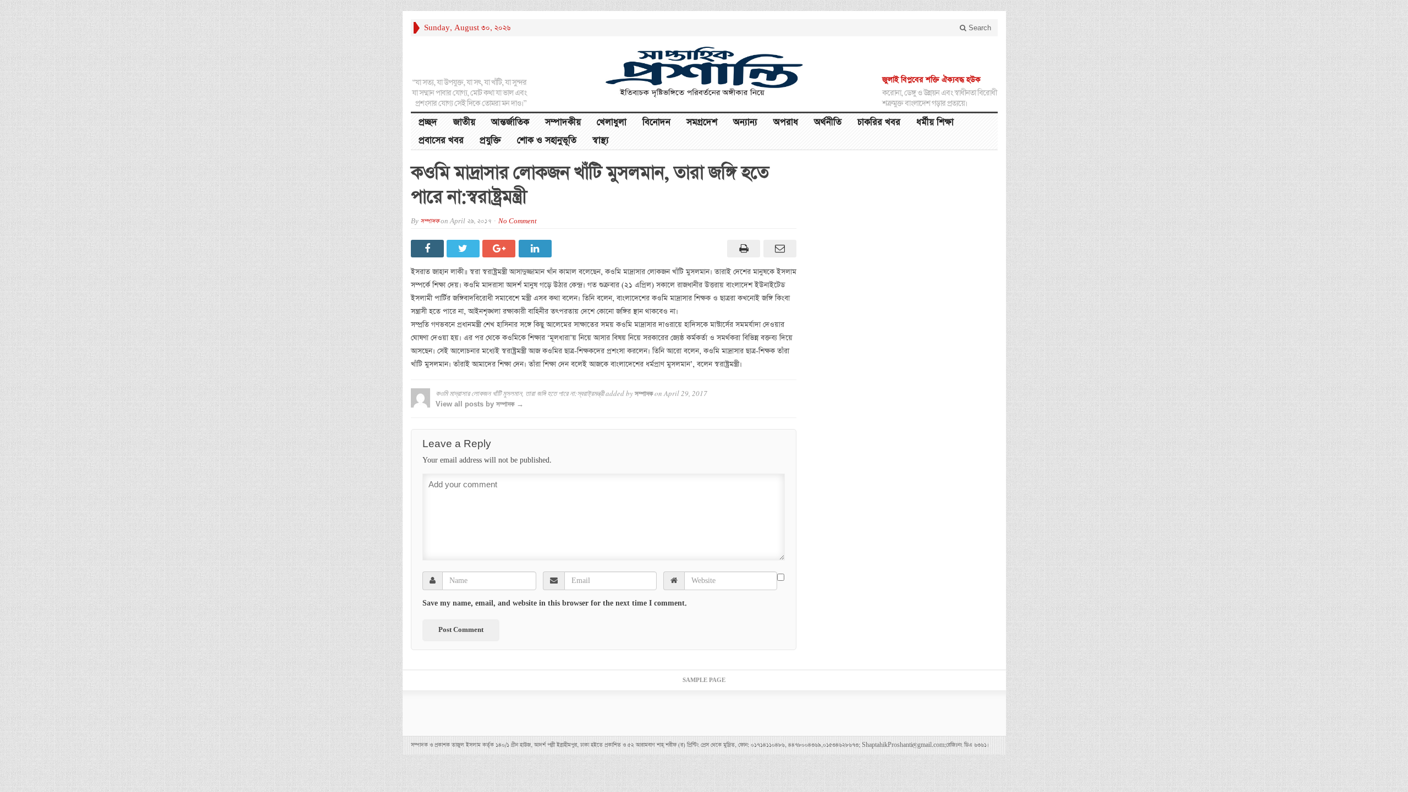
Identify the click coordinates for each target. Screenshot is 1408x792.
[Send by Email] (778, 248)
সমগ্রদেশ (701, 122)
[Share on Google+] (500, 248)
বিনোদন (656, 122)
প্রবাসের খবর (441, 140)
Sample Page (704, 680)
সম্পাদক (429, 221)
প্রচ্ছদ (428, 122)
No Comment (517, 221)
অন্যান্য (745, 122)
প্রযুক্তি (490, 140)
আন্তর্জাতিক (510, 122)
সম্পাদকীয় (563, 122)
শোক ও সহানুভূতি (546, 140)
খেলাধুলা (611, 122)
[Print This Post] (742, 248)
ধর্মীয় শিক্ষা (935, 122)
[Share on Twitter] (464, 248)
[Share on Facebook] (429, 248)
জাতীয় (464, 122)
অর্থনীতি (828, 122)
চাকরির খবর (878, 122)
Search (978, 28)
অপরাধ (785, 122)
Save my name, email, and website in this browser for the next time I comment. (554, 603)
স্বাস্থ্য (600, 140)
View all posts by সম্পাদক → (480, 404)
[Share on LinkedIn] (536, 248)
